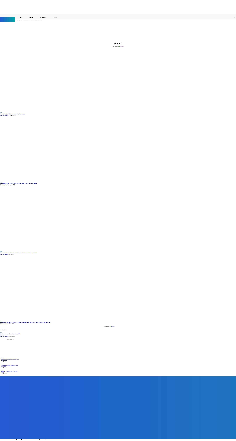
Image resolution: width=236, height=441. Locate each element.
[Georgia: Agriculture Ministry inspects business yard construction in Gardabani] (54, 149)
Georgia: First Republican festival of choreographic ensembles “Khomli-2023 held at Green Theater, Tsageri (25, 322)
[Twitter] (8, 438)
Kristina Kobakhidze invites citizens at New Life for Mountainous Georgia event (18, 253)
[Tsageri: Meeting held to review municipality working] (54, 80)
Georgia (1, 112)
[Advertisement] (118, 31)
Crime (1, 332)
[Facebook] (1, 438)
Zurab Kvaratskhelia (4, 115)
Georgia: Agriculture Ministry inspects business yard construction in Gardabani (18, 183)
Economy (2, 357)
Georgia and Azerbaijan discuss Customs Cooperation (9, 366)
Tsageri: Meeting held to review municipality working (12, 114)
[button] (234, 17)
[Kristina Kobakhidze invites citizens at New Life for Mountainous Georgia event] (54, 219)
